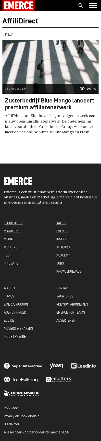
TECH (8, 255)
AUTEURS (63, 247)
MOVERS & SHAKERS (18, 329)
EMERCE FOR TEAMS (70, 313)
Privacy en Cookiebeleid (21, 416)
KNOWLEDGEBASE (68, 272)
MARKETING (12, 231)
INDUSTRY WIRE (15, 337)
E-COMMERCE (13, 223)
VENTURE (10, 247)
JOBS (60, 264)
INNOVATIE (11, 264)
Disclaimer (11, 424)
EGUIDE (9, 321)
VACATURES (64, 296)
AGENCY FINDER (15, 313)
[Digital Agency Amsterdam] (23, 366)
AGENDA (9, 288)
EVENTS (62, 231)
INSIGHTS (63, 239)
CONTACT (63, 288)
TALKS (61, 223)
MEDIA (8, 239)
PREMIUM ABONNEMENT (73, 305)
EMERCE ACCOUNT (17, 305)
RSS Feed (11, 408)
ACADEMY (63, 255)
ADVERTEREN (65, 321)
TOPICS (9, 296)
